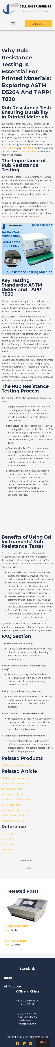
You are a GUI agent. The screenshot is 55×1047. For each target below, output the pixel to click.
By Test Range (16, 940)
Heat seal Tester (17, 926)
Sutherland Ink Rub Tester (14, 820)
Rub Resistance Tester (12, 788)
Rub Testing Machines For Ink (16, 799)
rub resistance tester (28, 151)
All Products (13, 986)
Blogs (8, 978)
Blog (7, 930)
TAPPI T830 (27, 147)
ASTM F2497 (8, 844)
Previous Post (27, 860)
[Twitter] (24, 1043)
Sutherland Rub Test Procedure (17, 810)
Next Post (27, 868)
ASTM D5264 (10, 147)
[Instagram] (31, 1043)
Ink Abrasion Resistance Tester (16, 765)
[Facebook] (17, 1043)
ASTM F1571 (8, 839)
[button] (13, 23)
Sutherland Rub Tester (12, 794)
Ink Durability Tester (11, 804)
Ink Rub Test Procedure (13, 815)
